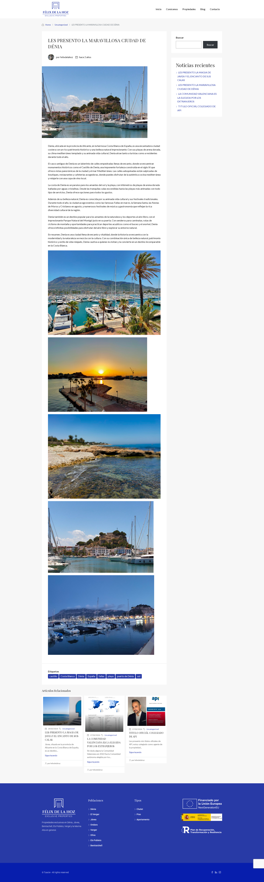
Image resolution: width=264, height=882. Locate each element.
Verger (93, 830)
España (91, 676)
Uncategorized (61, 25)
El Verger (94, 814)
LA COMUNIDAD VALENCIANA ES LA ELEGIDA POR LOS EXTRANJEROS (104, 742)
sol (138, 676)
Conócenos (172, 9)
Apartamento (143, 819)
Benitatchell (96, 845)
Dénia (81, 676)
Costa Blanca (68, 676)
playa (111, 676)
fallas (101, 676)
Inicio (158, 9)
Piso (139, 814)
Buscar (180, 37)
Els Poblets (95, 840)
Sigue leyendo (51, 755)
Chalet (140, 809)
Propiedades (189, 9)
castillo (53, 676)
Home (48, 25)
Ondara (94, 824)
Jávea (93, 819)
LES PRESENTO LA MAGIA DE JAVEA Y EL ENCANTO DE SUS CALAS (62, 736)
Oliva (92, 835)
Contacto (215, 9)
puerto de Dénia (125, 676)
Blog (202, 9)
